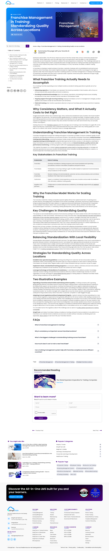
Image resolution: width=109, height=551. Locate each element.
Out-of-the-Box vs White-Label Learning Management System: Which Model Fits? (34, 445)
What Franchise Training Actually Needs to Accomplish (18, 55)
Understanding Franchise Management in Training (16, 62)
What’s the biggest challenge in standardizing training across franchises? (60, 337)
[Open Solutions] (52, 3)
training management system (50, 249)
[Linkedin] (8, 539)
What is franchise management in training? (50, 325)
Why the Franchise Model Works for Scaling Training (19, 66)
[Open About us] (77, 3)
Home (34, 46)
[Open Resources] (68, 3)
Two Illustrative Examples (16, 79)
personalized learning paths (62, 273)
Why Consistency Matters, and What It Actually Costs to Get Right (19, 59)
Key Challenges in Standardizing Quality (18, 69)
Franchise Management (46, 362)
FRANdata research (52, 125)
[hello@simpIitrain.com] (8, 535)
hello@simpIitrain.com (17, 535)
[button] (8, 90)
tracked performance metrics (76, 145)
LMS (97, 73)
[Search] (27, 46)
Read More (60, 382)
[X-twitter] (11, 539)
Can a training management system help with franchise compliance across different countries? (64, 351)
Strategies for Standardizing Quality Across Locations (17, 76)
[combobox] (16, 46)
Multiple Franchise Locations (85, 362)
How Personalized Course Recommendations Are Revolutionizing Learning (37, 454)
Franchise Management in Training (65, 362)
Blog (39, 46)
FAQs (11, 81)
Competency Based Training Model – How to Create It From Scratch (35, 472)
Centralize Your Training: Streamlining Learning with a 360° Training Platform (36, 463)
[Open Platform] (43, 3)
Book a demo (44, 316)
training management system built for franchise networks (71, 147)
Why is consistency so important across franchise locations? (56, 331)
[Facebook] (14, 539)
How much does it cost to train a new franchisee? (52, 344)
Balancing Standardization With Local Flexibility (18, 72)
